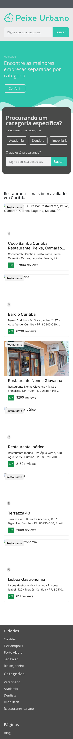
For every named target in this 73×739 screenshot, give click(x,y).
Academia (16, 140)
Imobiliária (60, 140)
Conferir (15, 88)
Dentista (38, 140)
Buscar (61, 32)
